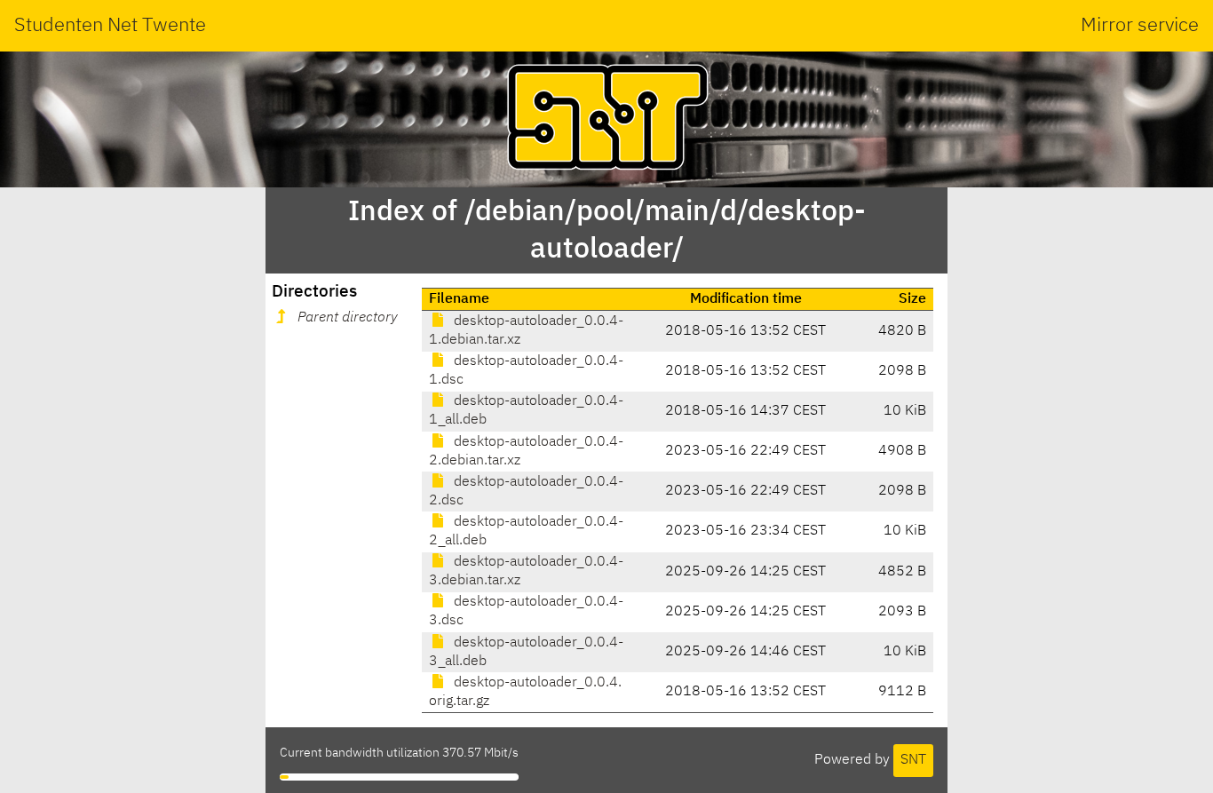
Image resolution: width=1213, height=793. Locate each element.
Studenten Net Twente (110, 26)
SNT (913, 760)
